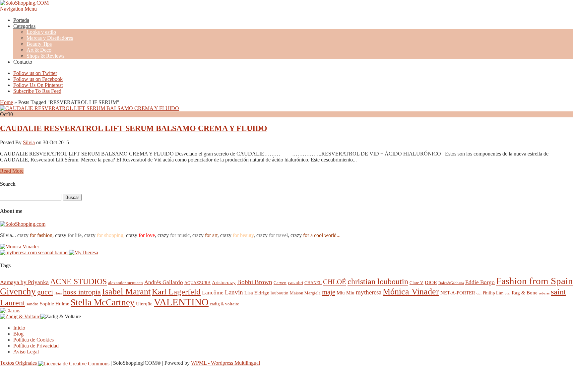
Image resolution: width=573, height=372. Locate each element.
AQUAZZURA (197, 282)
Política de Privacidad (36, 345)
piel (507, 293)
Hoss (58, 293)
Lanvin (234, 292)
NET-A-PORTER (457, 292)
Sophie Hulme (54, 303)
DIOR (431, 282)
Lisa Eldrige (256, 292)
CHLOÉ (334, 281)
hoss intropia (82, 292)
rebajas (544, 293)
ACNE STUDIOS (78, 281)
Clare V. (416, 282)
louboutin (279, 292)
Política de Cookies (33, 339)
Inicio (19, 328)
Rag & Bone (525, 292)
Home (6, 102)
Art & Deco (39, 50)
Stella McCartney (103, 302)
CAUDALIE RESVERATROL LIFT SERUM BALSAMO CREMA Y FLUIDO (133, 128)
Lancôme (212, 292)
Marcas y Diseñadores (50, 38)
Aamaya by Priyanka (24, 282)
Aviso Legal (26, 351)
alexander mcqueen (125, 282)
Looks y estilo (41, 32)
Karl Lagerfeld (176, 291)
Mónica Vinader (411, 291)
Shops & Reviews (45, 56)
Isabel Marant (126, 291)
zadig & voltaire (224, 303)
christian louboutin (378, 281)
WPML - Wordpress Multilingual (225, 363)
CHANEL (313, 282)
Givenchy (18, 291)
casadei (295, 282)
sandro (32, 303)
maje (328, 292)
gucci (45, 292)
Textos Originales (19, 363)
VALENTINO (181, 302)
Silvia (29, 142)
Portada (21, 20)
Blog (18, 334)
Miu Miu (345, 292)
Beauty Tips (39, 44)
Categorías (24, 26)
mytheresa (368, 292)
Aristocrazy (224, 282)
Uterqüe (144, 303)
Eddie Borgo (480, 282)
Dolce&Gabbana (451, 283)
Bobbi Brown (254, 282)
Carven (280, 282)
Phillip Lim (493, 292)
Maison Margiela (305, 292)
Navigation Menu (18, 9)
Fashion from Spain (534, 281)
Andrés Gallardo (163, 282)
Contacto (22, 62)
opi (479, 293)
